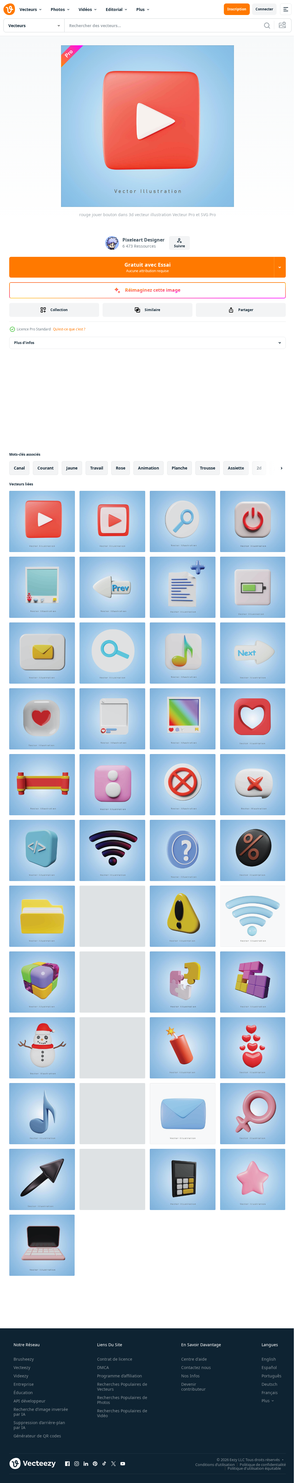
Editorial (114, 9)
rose (120, 468)
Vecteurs (28, 9)
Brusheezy (23, 1359)
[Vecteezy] (9, 9)
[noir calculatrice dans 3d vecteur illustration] (182, 1179)
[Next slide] (272, 468)
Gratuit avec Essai (145, 267)
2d (259, 468)
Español (265, 1367)
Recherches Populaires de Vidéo (120, 1413)
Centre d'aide (190, 1359)
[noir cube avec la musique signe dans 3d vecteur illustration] (112, 1113)
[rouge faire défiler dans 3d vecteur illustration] (42, 784)
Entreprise (23, 1384)
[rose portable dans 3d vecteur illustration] (42, 1245)
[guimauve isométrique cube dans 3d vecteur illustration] (112, 1179)
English (265, 1359)
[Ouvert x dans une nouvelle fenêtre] (113, 1463)
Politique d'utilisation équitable (250, 1468)
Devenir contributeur (189, 1386)
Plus (140, 9)
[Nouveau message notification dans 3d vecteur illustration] (112, 916)
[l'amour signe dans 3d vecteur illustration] (42, 718)
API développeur (29, 1401)
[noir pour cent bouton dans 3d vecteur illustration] (252, 850)
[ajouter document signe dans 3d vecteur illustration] (182, 587)
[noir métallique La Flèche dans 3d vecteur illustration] (42, 1179)
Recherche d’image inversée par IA (31, 1412)
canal (19, 468)
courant (45, 468)
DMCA (101, 1367)
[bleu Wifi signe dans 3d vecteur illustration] (252, 916)
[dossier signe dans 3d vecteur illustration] (42, 916)
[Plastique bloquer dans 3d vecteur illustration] (112, 1047)
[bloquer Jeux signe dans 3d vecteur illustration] (252, 982)
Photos (58, 9)
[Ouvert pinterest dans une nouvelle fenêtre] (95, 1463)
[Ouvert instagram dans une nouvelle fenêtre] (76, 1463)
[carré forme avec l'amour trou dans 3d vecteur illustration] (252, 718)
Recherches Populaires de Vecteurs (120, 1386)
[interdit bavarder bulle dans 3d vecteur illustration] (252, 784)
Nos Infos (186, 1376)
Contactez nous (192, 1367)
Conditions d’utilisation (210, 1464)
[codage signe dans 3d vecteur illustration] (42, 850)
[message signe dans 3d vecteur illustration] (42, 653)
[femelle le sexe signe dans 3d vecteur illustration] (252, 1113)
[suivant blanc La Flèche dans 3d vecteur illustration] (252, 653)
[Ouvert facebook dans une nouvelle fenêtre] (67, 1463)
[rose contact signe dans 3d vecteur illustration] (112, 784)
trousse (207, 468)
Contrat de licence (112, 1359)
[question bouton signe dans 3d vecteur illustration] (182, 850)
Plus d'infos (24, 342)
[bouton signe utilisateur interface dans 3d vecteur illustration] (252, 521)
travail (96, 468)
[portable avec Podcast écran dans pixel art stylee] (112, 982)
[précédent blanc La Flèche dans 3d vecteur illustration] (112, 587)
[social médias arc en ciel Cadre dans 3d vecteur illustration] (182, 718)
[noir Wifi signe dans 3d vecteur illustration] (112, 850)
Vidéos (85, 9)
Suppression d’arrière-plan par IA (39, 1425)
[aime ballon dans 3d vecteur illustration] (252, 1047)
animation (148, 468)
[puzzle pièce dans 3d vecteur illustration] (182, 982)
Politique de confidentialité (258, 1464)
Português (268, 1376)
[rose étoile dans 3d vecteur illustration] (252, 1179)
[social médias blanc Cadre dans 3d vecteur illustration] (112, 718)
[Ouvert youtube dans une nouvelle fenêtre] (122, 1463)
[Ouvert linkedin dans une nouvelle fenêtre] (86, 1463)
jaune (71, 468)
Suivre (177, 246)
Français (266, 1392)
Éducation (22, 1392)
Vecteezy (21, 1367)
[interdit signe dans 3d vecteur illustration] (182, 784)
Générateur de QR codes (36, 1436)
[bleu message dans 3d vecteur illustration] (182, 1113)
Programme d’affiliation (117, 1376)
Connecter (260, 9)
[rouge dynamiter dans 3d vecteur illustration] (182, 1047)
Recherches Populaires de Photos (120, 1400)
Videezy (20, 1376)
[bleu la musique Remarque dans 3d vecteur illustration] (42, 1113)
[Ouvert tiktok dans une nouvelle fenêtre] (104, 1463)
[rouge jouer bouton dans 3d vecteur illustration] (42, 521)
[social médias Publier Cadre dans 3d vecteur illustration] (42, 587)
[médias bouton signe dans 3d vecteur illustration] (112, 521)
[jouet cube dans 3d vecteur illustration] (42, 982)
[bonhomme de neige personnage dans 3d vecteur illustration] (42, 1047)
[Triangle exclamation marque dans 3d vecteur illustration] (182, 916)
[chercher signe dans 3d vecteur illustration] (182, 521)
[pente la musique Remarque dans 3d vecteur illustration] (182, 653)
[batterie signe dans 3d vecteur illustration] (252, 587)
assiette (236, 468)
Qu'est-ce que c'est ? (69, 329)
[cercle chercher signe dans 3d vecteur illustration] (112, 653)
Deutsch (266, 1384)
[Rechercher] (262, 25)
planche (179, 468)
